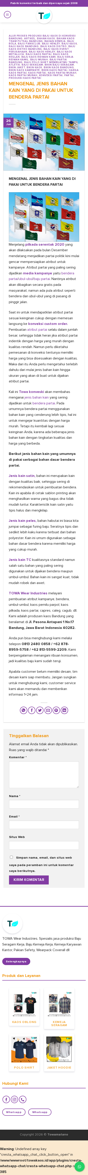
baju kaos (69, 43)
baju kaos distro (53, 46)
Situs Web (17, 837)
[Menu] (7, 14)
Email (14, 816)
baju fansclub (29, 43)
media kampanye (38, 273)
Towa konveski (31, 392)
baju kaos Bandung (24, 46)
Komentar (18, 757)
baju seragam (32, 64)
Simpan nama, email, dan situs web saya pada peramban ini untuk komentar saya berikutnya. (41, 864)
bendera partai (43, 403)
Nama (14, 796)
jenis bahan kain (37, 397)
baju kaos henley (42, 51)
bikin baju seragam (59, 64)
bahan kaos (46, 38)
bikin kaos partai (54, 70)
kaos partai (37, 72)
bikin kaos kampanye (24, 70)
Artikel (29, 38)
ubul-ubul (26, 279)
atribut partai (37, 329)
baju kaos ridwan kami (38, 56)
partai (69, 75)
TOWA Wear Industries (28, 593)
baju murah (39, 59)
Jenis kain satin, (22, 476)
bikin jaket (17, 67)
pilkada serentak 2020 (45, 244)
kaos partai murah (62, 72)
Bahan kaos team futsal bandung (41, 40)
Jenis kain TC (20, 560)
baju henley (51, 43)
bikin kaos (34, 67)
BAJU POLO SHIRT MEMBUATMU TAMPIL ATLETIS (43, 63)
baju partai (42, 279)
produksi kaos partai (25, 78)
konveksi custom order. (48, 324)
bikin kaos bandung (59, 67)
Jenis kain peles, (23, 520)
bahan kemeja (55, 41)
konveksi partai (51, 75)
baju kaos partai (38, 54)
